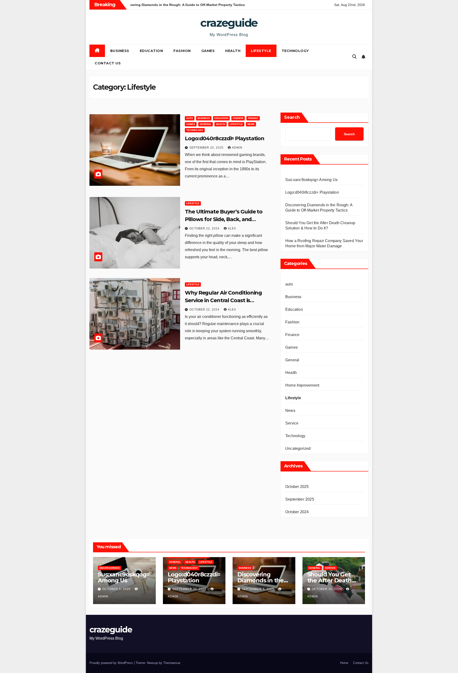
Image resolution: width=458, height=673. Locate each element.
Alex (232, 228)
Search (292, 117)
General (205, 124)
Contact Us (108, 63)
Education (151, 51)
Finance (253, 118)
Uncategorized (298, 448)
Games (208, 51)
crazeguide (229, 23)
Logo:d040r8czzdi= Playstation (224, 138)
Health (232, 51)
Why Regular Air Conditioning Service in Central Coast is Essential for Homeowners (223, 300)
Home (344, 663)
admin (237, 147)
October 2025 (297, 487)
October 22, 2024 (204, 228)
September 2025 (299, 499)
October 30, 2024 (327, 589)
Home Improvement (302, 385)
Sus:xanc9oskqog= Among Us (311, 180)
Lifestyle (261, 51)
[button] (354, 56)
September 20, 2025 (206, 147)
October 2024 (297, 512)
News (251, 124)
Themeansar (171, 663)
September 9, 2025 (258, 589)
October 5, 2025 (116, 589)
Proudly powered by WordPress (111, 663)
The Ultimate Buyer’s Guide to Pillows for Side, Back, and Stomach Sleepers (223, 219)
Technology (295, 51)
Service (291, 423)
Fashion (182, 51)
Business (119, 51)
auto (189, 118)
